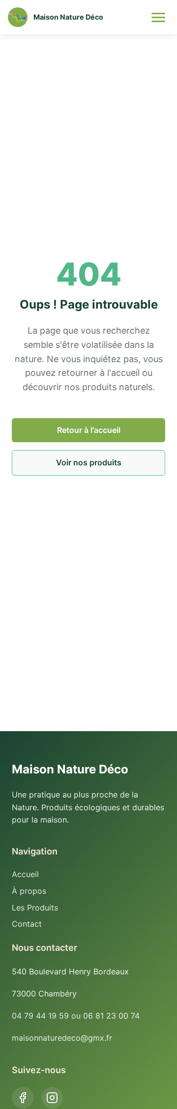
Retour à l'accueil (88, 430)
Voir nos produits (88, 462)
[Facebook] (22, 1098)
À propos (29, 891)
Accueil (25, 874)
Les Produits (35, 907)
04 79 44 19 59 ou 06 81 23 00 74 (76, 1016)
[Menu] (158, 17)
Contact (27, 924)
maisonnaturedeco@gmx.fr (62, 1038)
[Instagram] (52, 1098)
